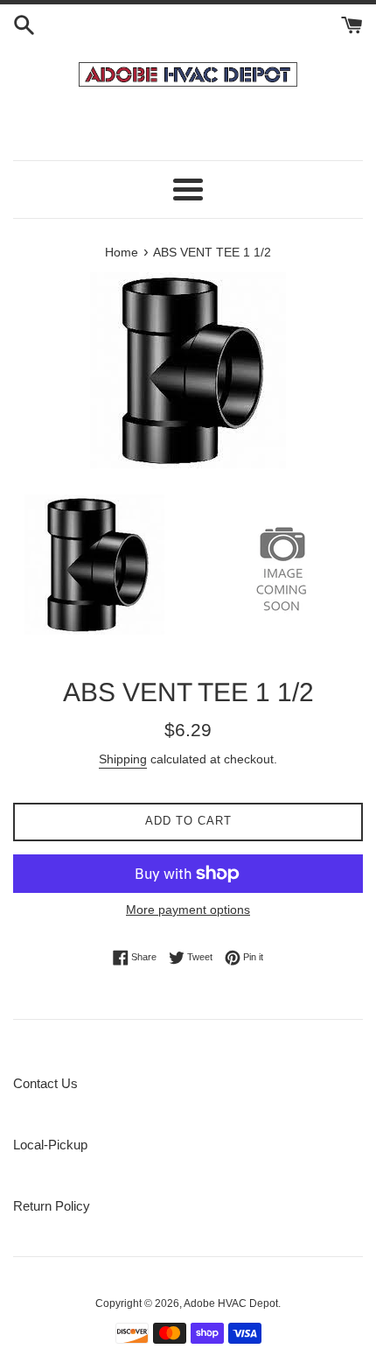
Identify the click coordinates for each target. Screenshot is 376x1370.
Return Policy (51, 1205)
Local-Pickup (50, 1144)
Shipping (123, 759)
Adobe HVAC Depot (231, 1303)
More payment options (188, 910)
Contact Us (45, 1083)
